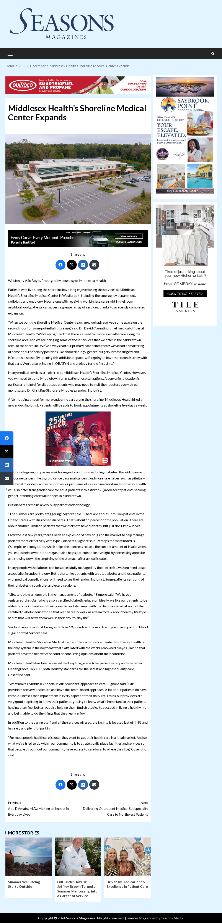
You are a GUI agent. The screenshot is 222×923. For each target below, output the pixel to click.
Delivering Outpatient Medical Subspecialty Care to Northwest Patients (115, 808)
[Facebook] (60, 265)
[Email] (94, 265)
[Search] (212, 54)
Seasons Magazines (141, 918)
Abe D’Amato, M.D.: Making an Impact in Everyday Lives (38, 808)
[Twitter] (72, 265)
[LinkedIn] (83, 265)
